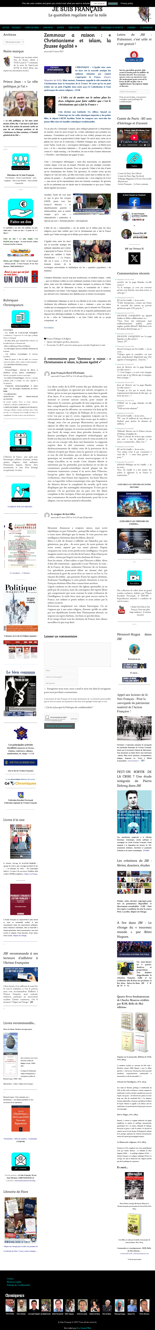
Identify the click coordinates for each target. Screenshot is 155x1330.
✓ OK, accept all (98, 3)
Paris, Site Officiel (133, 173)
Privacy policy (127, 3)
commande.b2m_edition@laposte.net (134, 1253)
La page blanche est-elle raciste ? (134, 337)
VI (128, 985)
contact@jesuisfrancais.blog (24, 1181)
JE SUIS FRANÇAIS (78, 9)
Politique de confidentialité (78, 707)
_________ (20, 879)
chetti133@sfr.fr (133, 761)
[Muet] (145, 145)
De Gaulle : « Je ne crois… (134, 300)
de (125, 173)
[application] (134, 137)
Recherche (148, 27)
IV (122, 985)
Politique (16, 28)
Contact (10, 1278)
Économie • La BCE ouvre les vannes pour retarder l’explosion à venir (76, 345)
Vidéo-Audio (74, 28)
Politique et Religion (62, 338)
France (50, 338)
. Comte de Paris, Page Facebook (130, 176)
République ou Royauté (112, 28)
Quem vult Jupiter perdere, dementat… (63, 341)
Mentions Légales (14, 1281)
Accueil (5, 28)
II (150, 983)
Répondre (88, 376)
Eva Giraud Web (84, 1327)
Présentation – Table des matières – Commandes (20, 1138)
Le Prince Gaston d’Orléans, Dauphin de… (134, 432)
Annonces (48, 28)
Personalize (113, 3)
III (118, 985)
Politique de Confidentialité (18, 1285)
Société (60, 28)
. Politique (121, 178)
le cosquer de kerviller (63, 514)
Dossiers (131, 28)
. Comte (120, 173)
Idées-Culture (90, 28)
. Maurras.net (122, 181)
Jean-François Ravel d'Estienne (67, 372)
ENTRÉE (146, 850)
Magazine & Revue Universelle (138, 178)
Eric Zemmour (49, 328)
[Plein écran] (149, 145)
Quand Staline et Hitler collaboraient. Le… (134, 316)
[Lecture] (120, 145)
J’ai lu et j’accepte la (69, 707)
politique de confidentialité (131, 100)
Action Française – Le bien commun (133, 184)
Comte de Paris (32, 28)
